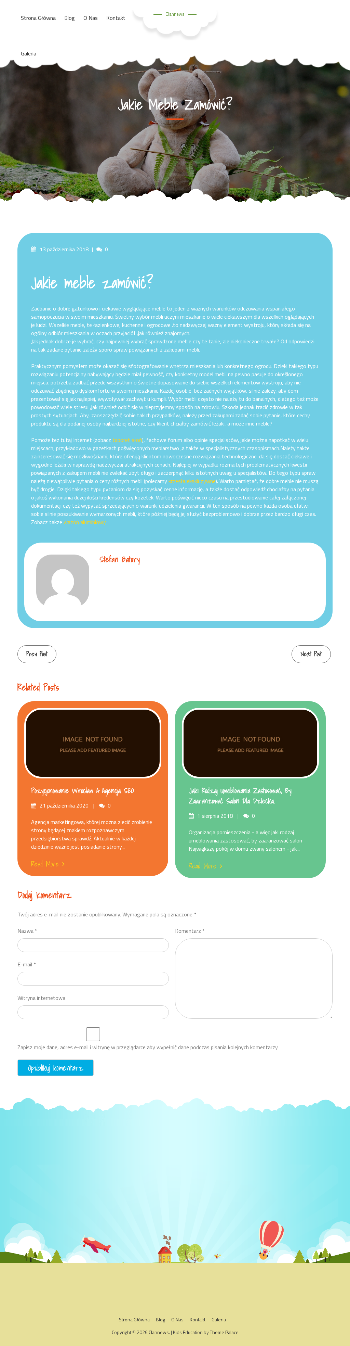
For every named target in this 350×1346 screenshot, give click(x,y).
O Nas (177, 1319)
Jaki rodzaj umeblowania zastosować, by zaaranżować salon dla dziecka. (240, 796)
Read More (45, 864)
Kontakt (197, 1319)
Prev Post (37, 654)
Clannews (175, 14)
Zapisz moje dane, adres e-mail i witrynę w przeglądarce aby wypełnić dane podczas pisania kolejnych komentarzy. (148, 1047)
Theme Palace (224, 1332)
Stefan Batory (119, 559)
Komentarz (190, 931)
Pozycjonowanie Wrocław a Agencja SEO (82, 790)
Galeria (28, 53)
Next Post (311, 654)
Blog (160, 1319)
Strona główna (134, 1319)
